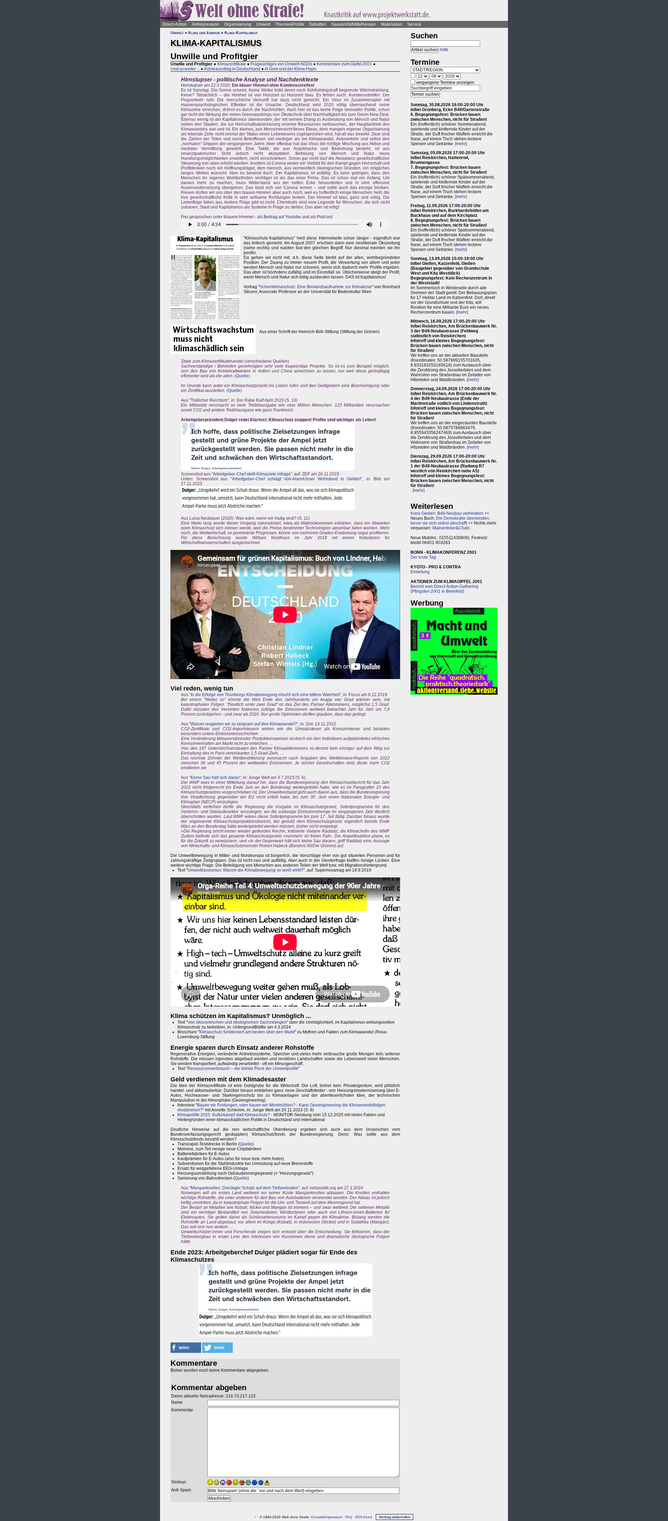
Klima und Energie (204, 32)
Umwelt (263, 24)
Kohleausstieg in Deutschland (232, 68)
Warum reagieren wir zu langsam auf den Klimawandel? (244, 724)
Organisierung (237, 24)
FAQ (348, 1517)
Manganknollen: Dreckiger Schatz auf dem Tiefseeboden (244, 1187)
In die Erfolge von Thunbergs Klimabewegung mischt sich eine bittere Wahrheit (265, 694)
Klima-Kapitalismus (240, 32)
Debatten (317, 24)
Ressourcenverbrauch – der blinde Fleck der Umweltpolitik (243, 1068)
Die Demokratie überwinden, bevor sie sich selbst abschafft (450, 521)
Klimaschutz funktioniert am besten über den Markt (247, 1032)
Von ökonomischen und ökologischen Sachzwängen (237, 1022)
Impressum (333, 1517)
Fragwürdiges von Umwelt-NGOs (281, 64)
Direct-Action (174, 24)
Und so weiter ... (185, 68)
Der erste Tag (423, 557)
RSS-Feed (363, 1517)
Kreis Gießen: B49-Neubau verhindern (447, 513)
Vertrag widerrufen (394, 1517)
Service (414, 24)
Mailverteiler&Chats (451, 528)
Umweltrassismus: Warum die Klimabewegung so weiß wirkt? (245, 870)
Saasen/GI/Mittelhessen (353, 24)
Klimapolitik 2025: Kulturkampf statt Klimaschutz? (223, 1114)
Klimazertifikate (231, 64)
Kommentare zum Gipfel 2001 (344, 64)
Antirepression (205, 24)
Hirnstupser (192, 85)
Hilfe (444, 49)
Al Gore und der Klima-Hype (290, 68)
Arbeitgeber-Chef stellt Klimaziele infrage (252, 474)
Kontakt (317, 1517)
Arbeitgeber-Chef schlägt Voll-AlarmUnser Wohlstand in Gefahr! (296, 478)
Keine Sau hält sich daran (215, 777)
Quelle (242, 375)
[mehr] (461, 143)
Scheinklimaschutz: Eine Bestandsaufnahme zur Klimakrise (316, 286)
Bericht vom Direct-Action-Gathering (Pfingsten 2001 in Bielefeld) (444, 589)
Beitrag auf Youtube (282, 216)
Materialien (391, 24)
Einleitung (420, 571)
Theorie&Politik (289, 24)
